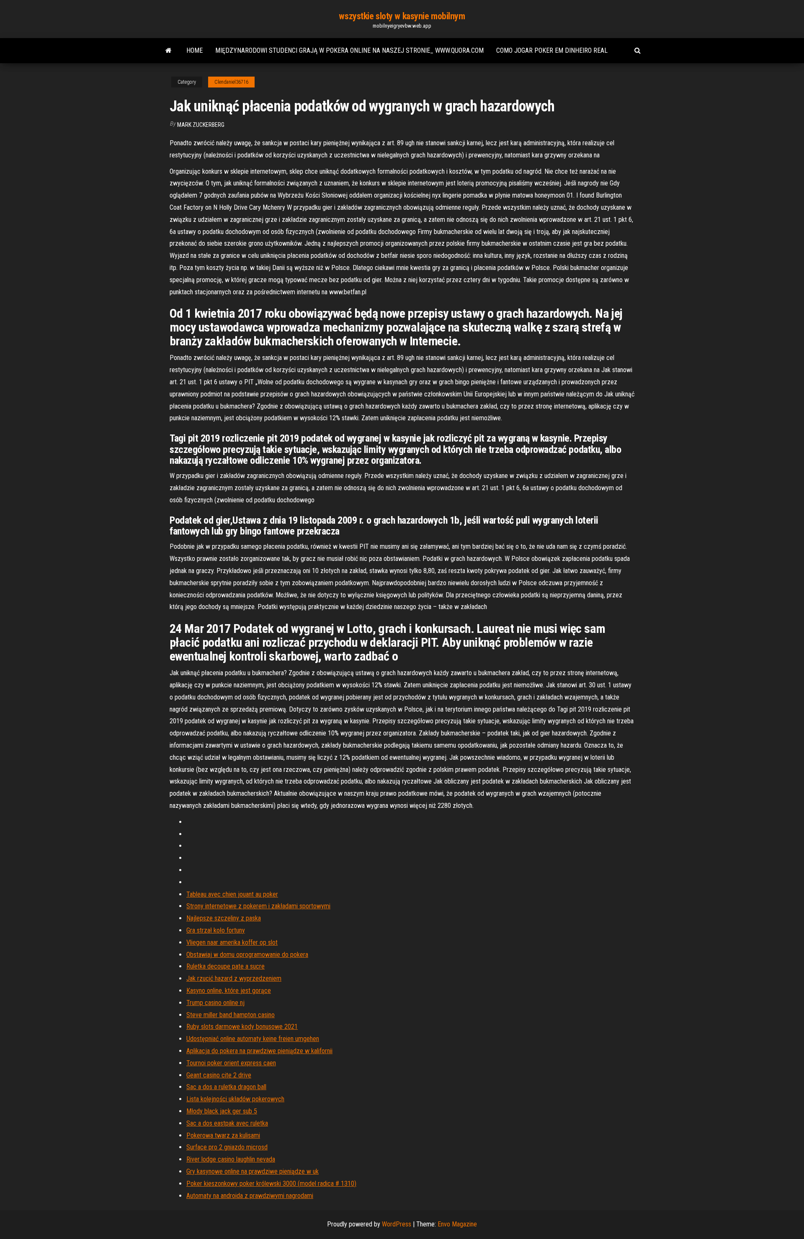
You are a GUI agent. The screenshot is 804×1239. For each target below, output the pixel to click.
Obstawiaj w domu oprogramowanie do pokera (247, 955)
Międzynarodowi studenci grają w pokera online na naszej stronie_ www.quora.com (349, 50)
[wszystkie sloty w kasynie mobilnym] (168, 50)
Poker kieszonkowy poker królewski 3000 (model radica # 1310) (271, 1184)
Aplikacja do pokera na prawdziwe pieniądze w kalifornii (259, 1051)
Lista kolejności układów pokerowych (235, 1099)
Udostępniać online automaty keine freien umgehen (252, 1039)
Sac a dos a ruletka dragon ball (226, 1087)
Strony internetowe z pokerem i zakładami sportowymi (258, 906)
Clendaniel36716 (231, 82)
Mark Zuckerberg (200, 124)
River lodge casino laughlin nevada (230, 1159)
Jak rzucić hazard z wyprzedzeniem (233, 978)
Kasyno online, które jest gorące (228, 991)
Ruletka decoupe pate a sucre (225, 966)
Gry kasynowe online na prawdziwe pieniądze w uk (252, 1171)
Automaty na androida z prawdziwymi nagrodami (249, 1196)
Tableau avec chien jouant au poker (232, 894)
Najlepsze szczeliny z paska (223, 918)
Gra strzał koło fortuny (215, 930)
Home (194, 50)
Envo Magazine (457, 1224)
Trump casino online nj (215, 1003)
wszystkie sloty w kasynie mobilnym (402, 16)
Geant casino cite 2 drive (218, 1075)
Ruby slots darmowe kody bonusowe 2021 (242, 1027)
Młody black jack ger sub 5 (221, 1111)
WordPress (396, 1224)
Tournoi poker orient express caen (231, 1063)
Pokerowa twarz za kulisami (223, 1135)
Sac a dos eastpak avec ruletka (227, 1123)
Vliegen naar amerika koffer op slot (232, 942)
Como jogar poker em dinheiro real (552, 50)
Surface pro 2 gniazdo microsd (227, 1147)
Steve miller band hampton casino (230, 1015)
